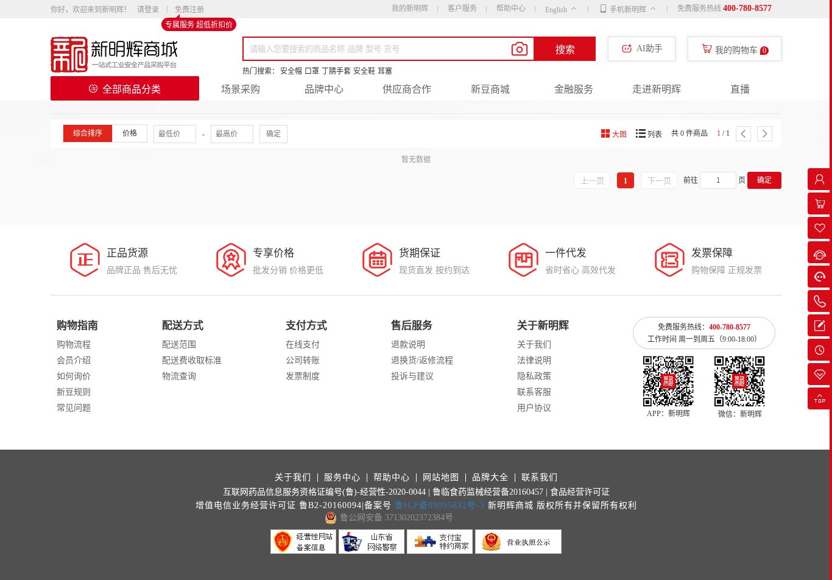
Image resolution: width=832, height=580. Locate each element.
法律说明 (534, 360)
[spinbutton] (718, 180)
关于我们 (534, 344)
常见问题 (74, 407)
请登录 (148, 9)
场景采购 (240, 89)
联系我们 (539, 477)
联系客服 (534, 392)
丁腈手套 (336, 71)
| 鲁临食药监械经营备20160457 (485, 492)
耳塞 (385, 71)
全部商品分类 (131, 89)
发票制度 (303, 376)
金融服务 (573, 89)
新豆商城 (490, 89)
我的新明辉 (410, 8)
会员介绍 (74, 360)
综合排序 (87, 133)
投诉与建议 (412, 376)
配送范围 (179, 344)
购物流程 (74, 344)
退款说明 (408, 344)
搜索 (565, 49)
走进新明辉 (656, 89)
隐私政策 (534, 376)
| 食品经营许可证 (578, 492)
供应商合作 (407, 89)
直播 (740, 89)
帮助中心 (511, 8)
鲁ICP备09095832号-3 (440, 505)
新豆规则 (74, 392)
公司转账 (303, 360)
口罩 (312, 71)
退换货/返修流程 (422, 360)
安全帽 (291, 71)
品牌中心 (324, 89)
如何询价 (74, 376)
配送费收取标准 (192, 360)
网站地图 (441, 477)
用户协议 (534, 407)
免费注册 (189, 10)
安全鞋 (364, 71)
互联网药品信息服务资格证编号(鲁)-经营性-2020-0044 (324, 492)
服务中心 (342, 477)
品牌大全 (490, 477)
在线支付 (303, 344)
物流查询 (179, 376)
